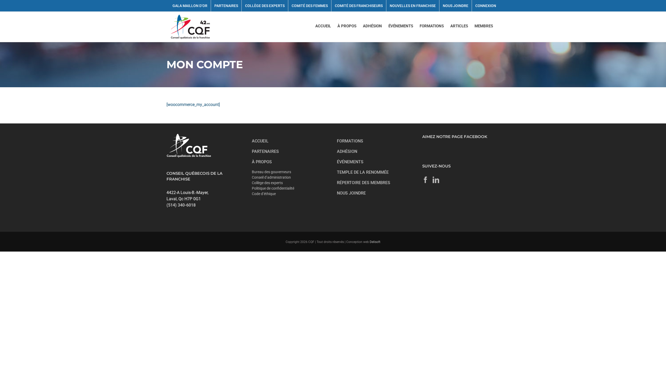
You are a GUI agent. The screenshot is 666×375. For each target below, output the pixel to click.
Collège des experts (267, 183)
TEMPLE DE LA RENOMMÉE (363, 172)
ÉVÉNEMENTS (350, 161)
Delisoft (375, 242)
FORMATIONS (350, 141)
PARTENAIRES (265, 151)
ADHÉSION (347, 151)
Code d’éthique (264, 194)
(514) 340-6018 (181, 205)
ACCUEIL (260, 141)
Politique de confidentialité (273, 188)
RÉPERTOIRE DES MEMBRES (363, 182)
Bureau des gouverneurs (271, 172)
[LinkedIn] (436, 180)
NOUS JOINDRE (351, 193)
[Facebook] (425, 180)
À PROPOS (262, 161)
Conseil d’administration (271, 177)
